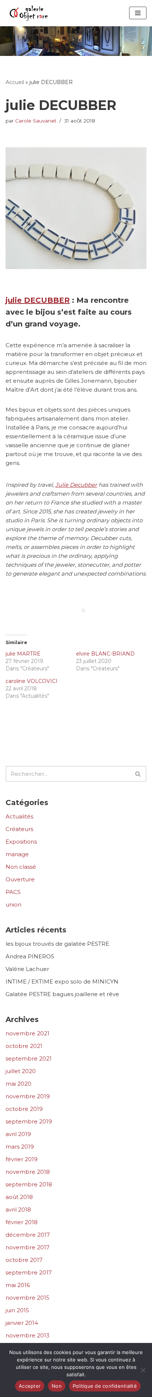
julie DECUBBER (38, 300)
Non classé (21, 866)
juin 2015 (17, 1310)
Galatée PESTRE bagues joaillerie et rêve (62, 994)
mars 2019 (20, 1146)
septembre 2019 (29, 1121)
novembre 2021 (27, 1033)
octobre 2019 (24, 1108)
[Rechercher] (76, 41)
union (13, 904)
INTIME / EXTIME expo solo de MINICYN (62, 981)
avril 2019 (18, 1134)
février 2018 (22, 1222)
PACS (13, 891)
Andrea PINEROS (30, 956)
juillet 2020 (21, 1071)
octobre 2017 (24, 1259)
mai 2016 (18, 1285)
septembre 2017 (29, 1272)
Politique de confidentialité (105, 1386)
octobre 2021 (24, 1045)
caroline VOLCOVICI (32, 681)
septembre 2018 (29, 1184)
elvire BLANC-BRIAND (105, 653)
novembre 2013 (27, 1335)
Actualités (19, 816)
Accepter (30, 1386)
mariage (17, 854)
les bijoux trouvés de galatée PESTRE (57, 943)
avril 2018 (18, 1209)
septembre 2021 (29, 1058)
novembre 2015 (27, 1297)
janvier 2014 (22, 1322)
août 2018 (19, 1196)
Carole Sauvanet (35, 121)
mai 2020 (18, 1083)
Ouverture (20, 879)
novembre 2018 (28, 1171)
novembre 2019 (28, 1096)
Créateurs (19, 828)
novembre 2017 (27, 1247)
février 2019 (22, 1159)
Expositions (21, 841)
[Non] (142, 1370)
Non (57, 1386)
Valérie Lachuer (27, 968)
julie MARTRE (23, 653)
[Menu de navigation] (137, 13)
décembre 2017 (28, 1234)
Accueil (15, 82)
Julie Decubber (76, 484)
